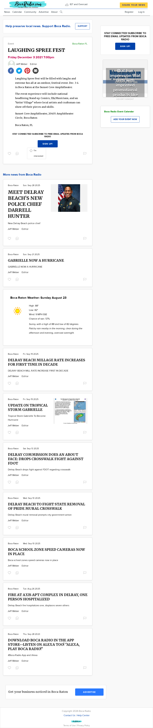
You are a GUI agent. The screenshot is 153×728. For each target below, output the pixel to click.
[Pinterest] (27, 70)
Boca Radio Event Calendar (119, 111)
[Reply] (18, 153)
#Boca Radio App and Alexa (22, 655)
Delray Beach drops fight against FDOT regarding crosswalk (39, 469)
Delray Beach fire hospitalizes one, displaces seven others (38, 605)
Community (30, 12)
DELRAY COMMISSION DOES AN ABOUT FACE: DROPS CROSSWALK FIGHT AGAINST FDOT (45, 458)
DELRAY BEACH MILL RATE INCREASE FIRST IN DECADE (38, 370)
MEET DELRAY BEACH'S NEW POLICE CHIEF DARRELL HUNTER (26, 204)
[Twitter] (19, 70)
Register (129, 12)
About (54, 12)
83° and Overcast (78, 4)
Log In (141, 12)
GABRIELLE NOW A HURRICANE (36, 260)
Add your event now (125, 119)
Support (82, 26)
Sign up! (48, 144)
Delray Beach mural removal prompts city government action (40, 514)
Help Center (83, 715)
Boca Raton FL (79, 43)
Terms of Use (69, 725)
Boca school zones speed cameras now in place (33, 560)
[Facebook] (11, 70)
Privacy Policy (83, 725)
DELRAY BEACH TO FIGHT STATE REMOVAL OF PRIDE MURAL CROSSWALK (46, 506)
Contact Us (69, 715)
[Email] (36, 70)
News (7, 12)
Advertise (44, 12)
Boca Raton (13, 185)
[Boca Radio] (28, 4)
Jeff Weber (22, 64)
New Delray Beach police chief (24, 223)
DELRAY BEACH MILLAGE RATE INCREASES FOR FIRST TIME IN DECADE (46, 362)
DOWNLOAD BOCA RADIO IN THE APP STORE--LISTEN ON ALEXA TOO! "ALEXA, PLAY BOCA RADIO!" (44, 644)
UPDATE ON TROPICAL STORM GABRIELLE (28, 407)
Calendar (17, 12)
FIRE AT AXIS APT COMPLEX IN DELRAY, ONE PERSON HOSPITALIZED (47, 597)
